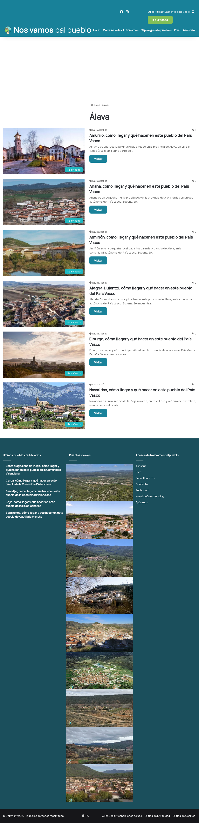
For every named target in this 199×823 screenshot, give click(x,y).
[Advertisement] (99, 70)
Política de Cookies (183, 816)
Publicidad (142, 490)
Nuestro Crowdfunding (150, 496)
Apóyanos (142, 502)
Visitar (98, 159)
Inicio (96, 30)
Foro (177, 30)
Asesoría (189, 30)
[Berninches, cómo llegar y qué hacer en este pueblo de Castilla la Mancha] (99, 595)
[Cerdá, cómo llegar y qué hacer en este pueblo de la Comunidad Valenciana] (99, 520)
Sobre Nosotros (145, 478)
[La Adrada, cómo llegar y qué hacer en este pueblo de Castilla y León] (99, 783)
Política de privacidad (157, 816)
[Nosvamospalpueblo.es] (47, 30)
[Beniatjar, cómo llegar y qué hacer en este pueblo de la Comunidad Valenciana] (99, 558)
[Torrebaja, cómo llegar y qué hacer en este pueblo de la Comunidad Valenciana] (99, 745)
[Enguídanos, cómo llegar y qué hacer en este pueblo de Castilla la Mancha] (99, 633)
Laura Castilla (99, 130)
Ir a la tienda (160, 20)
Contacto (142, 484)
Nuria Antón (99, 384)
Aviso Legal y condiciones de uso (122, 816)
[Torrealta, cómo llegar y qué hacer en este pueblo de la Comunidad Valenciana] (99, 708)
